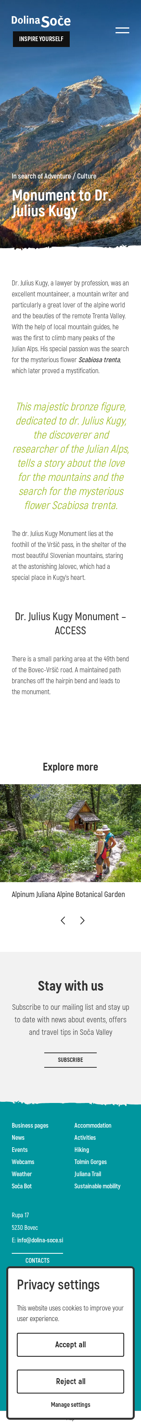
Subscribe (70, 1060)
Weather (22, 1174)
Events (20, 1150)
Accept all (70, 1344)
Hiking (81, 1150)
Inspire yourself (41, 39)
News (18, 1138)
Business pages (30, 1126)
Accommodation (93, 1126)
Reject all (70, 1381)
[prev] (62, 920)
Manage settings (70, 1405)
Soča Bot (22, 1186)
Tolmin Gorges (90, 1162)
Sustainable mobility (97, 1186)
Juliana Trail (87, 1174)
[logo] (41, 21)
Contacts (37, 1261)
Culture (86, 176)
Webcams (23, 1162)
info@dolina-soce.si (40, 1240)
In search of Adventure (41, 176)
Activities (85, 1138)
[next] (82, 920)
